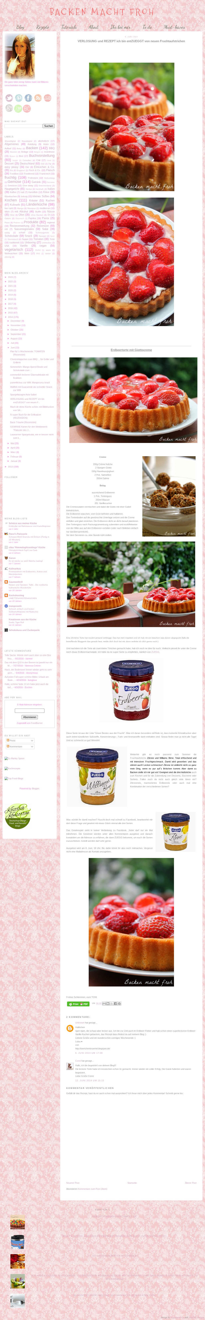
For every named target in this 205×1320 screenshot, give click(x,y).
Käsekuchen (11, 196)
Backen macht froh (102, 12)
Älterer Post (190, 1183)
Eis (11, 170)
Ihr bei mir (121, 27)
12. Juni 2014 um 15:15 (89, 1080)
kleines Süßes (41, 196)
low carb (9, 208)
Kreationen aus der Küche (22, 619)
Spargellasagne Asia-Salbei (23, 394)
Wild (38, 254)
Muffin (38, 211)
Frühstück (33, 178)
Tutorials (69, 27)
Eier (27, 167)
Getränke (51, 182)
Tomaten (38, 239)
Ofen (21, 214)
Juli (12, 343)
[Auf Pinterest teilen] (119, 1004)
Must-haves (174, 27)
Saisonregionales (24, 229)
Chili (38, 160)
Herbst (29, 189)
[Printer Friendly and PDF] (78, 1004)
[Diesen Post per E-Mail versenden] (104, 1004)
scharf (22, 232)
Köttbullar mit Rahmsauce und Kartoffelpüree (29, 526)
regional (51, 222)
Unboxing (30, 242)
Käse (46, 192)
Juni (13, 347)
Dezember (16, 321)
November (16, 325)
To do (147, 27)
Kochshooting (16, 595)
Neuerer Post (72, 1183)
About (93, 27)
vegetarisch (14, 250)
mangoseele (15, 606)
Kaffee (13, 192)
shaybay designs (196, 1317)
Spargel (42, 236)
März (13, 452)
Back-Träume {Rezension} (23, 422)
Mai (13, 443)
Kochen (11, 200)
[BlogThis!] (108, 1004)
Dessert (9, 163)
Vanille (24, 245)
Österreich (19, 218)
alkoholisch (43, 141)
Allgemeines (12, 144)
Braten (12, 156)
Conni (78, 1061)
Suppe (25, 239)
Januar (14, 461)
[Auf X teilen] (112, 1004)
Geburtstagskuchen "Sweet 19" (114, 1216)
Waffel (38, 250)
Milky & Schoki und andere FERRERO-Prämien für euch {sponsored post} (115, 1236)
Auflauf (8, 148)
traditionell (14, 242)
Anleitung (32, 144)
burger (15, 160)
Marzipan (31, 208)
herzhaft (39, 189)
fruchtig (10, 177)
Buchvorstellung (42, 156)
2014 (10, 317)
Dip (49, 164)
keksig (24, 196)
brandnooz (49, 152)
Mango (20, 208)
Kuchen (50, 200)
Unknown (79, 1022)
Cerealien (27, 160)
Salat (45, 229)
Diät (42, 164)
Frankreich (44, 173)
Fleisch (50, 170)
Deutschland (27, 163)
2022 (10, 281)
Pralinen (17, 223)
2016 (10, 308)
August (14, 338)
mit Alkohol (21, 211)
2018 (10, 299)
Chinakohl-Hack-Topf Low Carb (23, 550)
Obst (12, 215)
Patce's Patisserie (18, 534)
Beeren (13, 152)
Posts (12, 740)
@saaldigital (10, 141)
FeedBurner (37, 723)
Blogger (35, 788)
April (13, 448)
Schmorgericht (42, 233)
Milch (7, 211)
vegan (42, 245)
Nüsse (51, 211)
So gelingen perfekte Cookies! (114, 1256)
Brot (21, 156)
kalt (22, 192)
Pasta (45, 218)
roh (6, 229)
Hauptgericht (12, 188)
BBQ (52, 148)
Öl (49, 215)
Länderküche (36, 204)
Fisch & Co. (35, 170)
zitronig (8, 257)
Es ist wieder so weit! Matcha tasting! (26, 561)
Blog (20, 27)
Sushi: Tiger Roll (16, 622)
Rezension (43, 225)
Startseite (132, 1183)
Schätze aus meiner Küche (23, 523)
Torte (52, 239)
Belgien (37, 152)
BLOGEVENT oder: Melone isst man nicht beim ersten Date (114, 1295)
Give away (28, 185)
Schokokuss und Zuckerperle (24, 630)
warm (48, 250)
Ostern (8, 218)
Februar (15, 456)
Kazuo (12, 558)
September (16, 334)
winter (48, 253)
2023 (10, 277)
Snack (28, 235)
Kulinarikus (15, 568)
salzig (7, 233)
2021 (10, 286)
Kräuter (33, 200)
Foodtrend (29, 173)
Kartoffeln (33, 192)
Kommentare (15, 746)
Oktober (15, 329)
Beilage (24, 152)
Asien (46, 144)
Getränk (36, 182)
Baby (19, 148)
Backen (32, 148)
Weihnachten (11, 253)
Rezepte (42, 27)
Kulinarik (15, 204)
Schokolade (11, 235)
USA (7, 246)
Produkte (31, 222)
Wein (26, 253)
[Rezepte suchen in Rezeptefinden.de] (14, 778)
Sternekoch (13, 239)
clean (49, 160)
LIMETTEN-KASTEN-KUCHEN (23, 598)
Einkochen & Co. (44, 166)
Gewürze (12, 185)
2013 (10, 466)
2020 (10, 290)
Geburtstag (49, 178)
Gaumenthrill (16, 582)
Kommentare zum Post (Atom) (92, 1189)
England (21, 170)
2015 (10, 312)
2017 (10, 304)
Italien (51, 188)
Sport (52, 236)
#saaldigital (27, 141)
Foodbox (14, 173)
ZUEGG (155, 652)
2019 (10, 295)
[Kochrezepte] (12, 768)
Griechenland (45, 186)
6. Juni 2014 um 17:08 (89, 1053)
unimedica (46, 243)
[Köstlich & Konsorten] (18, 828)
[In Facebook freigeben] (116, 1004)
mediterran (45, 208)
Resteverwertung (19, 225)
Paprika (32, 218)
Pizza (7, 222)
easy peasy (11, 166)
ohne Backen (37, 215)
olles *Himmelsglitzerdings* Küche (27, 547)
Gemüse (14, 182)
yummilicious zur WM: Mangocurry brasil (30, 382)
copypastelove (177, 1317)
